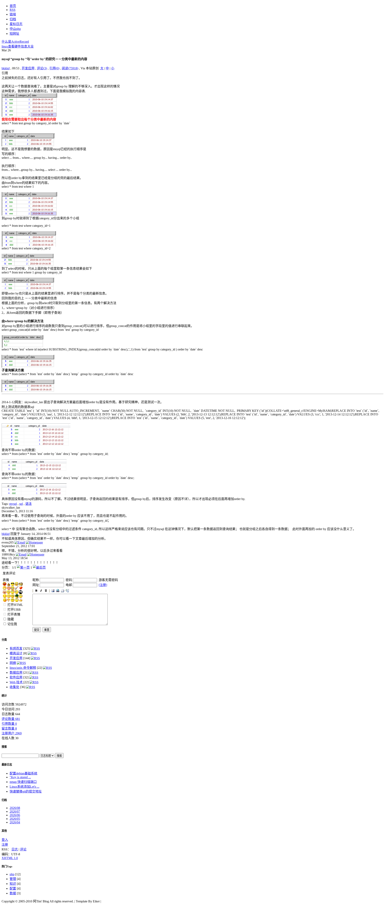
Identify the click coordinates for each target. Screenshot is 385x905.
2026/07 (15, 811)
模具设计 (16, 653)
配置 (13, 888)
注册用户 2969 (12, 733)
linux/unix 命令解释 (23, 667)
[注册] (103, 585)
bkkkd (6, 68)
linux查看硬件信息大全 (18, 46)
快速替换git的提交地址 (26, 791)
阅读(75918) (70, 68)
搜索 (4, 746)
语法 (28, 503)
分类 (4, 639)
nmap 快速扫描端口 (23, 782)
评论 (23, 849)
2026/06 (15, 815)
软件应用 (16, 677)
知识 (13, 883)
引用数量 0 (9, 723)
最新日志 (7, 764)
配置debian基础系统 (23, 773)
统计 (4, 695)
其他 (4, 830)
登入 (5, 839)
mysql (13, 503)
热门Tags (7, 866)
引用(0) (54, 68)
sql (21, 503)
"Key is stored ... (20, 777)
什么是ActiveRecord (15, 41)
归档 (4, 800)
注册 (5, 844)
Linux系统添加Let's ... (24, 786)
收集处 (14, 687)
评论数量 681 (11, 719)
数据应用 (16, 672)
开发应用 (28, 68)
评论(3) (42, 68)
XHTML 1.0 (10, 858)
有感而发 (16, 648)
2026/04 (15, 822)
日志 (14, 849)
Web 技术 (16, 682)
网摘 (13, 663)
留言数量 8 (9, 728)
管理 (13, 879)
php (12, 874)
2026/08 (15, 808)
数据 (13, 893)
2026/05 (15, 818)
